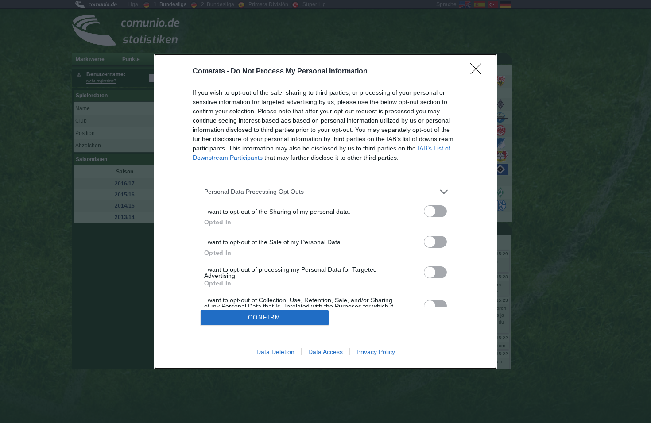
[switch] (435, 211)
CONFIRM (264, 317)
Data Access (325, 351)
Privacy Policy (375, 351)
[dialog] (325, 211)
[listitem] (325, 191)
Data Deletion (275, 351)
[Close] (478, 71)
